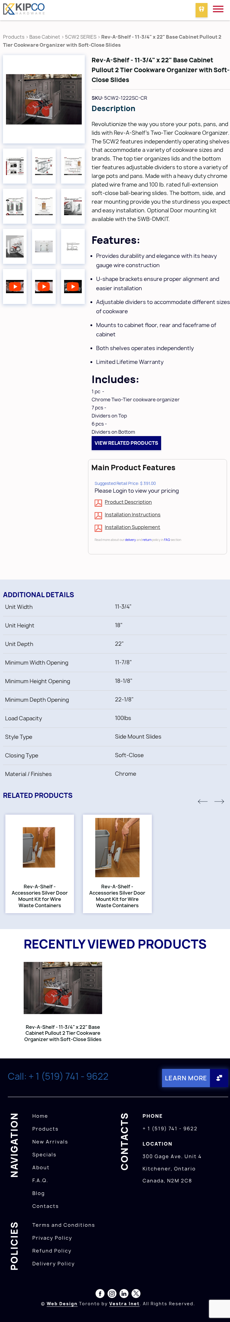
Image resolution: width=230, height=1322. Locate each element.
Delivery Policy (53, 1263)
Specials (44, 1154)
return (147, 540)
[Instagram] (112, 1294)
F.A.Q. (40, 1180)
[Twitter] (135, 1294)
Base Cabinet (44, 37)
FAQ (167, 540)
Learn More (186, 1078)
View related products (126, 443)
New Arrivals (50, 1141)
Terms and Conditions (63, 1225)
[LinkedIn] (123, 1294)
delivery (130, 540)
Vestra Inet (124, 1303)
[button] (203, 801)
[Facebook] (100, 1294)
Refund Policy (52, 1250)
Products (14, 37)
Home (40, 1116)
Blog (38, 1193)
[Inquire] (202, 10)
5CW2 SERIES (80, 37)
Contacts (45, 1206)
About (41, 1167)
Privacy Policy (52, 1238)
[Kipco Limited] (24, 10)
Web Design (62, 1303)
